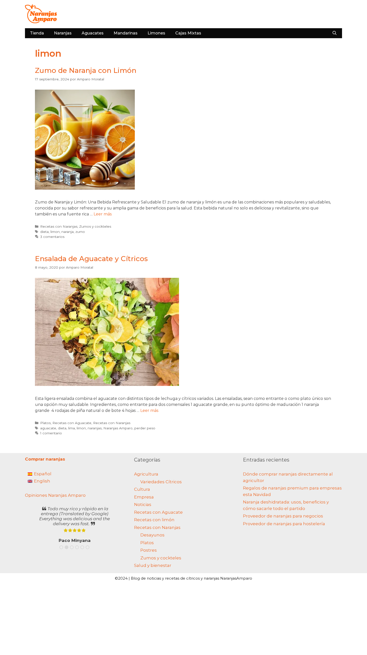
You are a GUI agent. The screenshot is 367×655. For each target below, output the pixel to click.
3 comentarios (52, 237)
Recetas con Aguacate (71, 423)
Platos (45, 423)
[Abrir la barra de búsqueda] (334, 33)
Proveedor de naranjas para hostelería (284, 523)
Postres (148, 550)
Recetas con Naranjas (58, 226)
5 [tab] (82, 547)
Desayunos (152, 534)
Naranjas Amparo (118, 428)
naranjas (95, 428)
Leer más (103, 214)
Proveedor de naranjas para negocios (283, 515)
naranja (67, 232)
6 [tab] (87, 547)
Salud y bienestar (152, 565)
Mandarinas (126, 33)
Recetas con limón (154, 519)
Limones (156, 33)
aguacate (48, 428)
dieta (44, 232)
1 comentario (51, 433)
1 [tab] (61, 547)
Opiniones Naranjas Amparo (55, 495)
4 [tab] (77, 547)
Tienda (37, 33)
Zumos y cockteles (95, 226)
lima (71, 428)
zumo (80, 232)
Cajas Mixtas (188, 33)
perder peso (144, 428)
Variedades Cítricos (161, 481)
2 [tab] (66, 547)
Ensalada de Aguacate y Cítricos (91, 258)
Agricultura (146, 474)
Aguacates (93, 33)
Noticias (142, 504)
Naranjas (63, 33)
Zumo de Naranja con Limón (85, 70)
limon (55, 232)
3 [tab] (72, 547)
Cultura (142, 489)
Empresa (144, 496)
